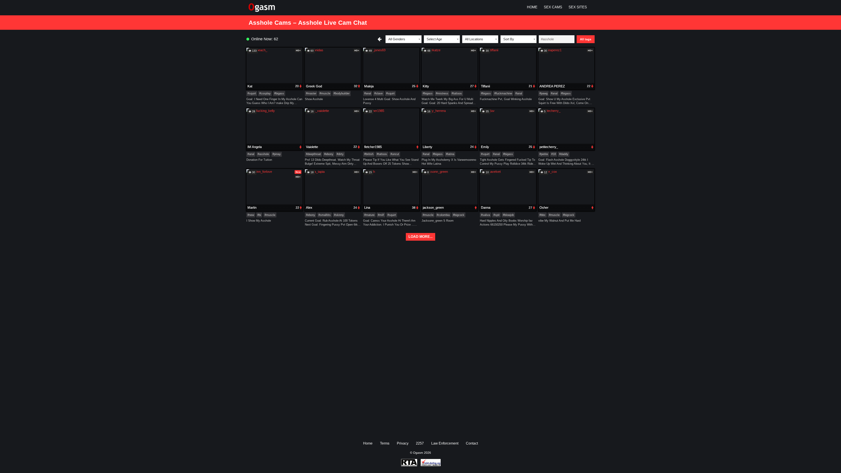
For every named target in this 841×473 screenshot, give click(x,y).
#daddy (563, 154)
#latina (450, 154)
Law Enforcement (444, 443)
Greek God (314, 86)
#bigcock (458, 215)
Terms (384, 443)
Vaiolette (312, 147)
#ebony (328, 154)
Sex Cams (553, 7)
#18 (553, 154)
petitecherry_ (548, 147)
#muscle (325, 93)
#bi (259, 215)
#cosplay (265, 93)
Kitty (426, 86)
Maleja (369, 86)
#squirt (251, 93)
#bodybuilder (342, 93)
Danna (485, 207)
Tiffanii (485, 86)
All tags (585, 39)
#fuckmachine (503, 93)
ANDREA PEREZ (552, 86)
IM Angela (254, 147)
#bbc (542, 215)
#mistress (442, 93)
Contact (472, 443)
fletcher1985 (373, 147)
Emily (485, 147)
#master (311, 93)
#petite (543, 154)
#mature (369, 215)
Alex (309, 207)
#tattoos (457, 93)
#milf (381, 215)
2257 (420, 443)
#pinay (276, 154)
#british (368, 154)
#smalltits (324, 215)
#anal (367, 93)
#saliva (485, 215)
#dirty (340, 154)
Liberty (427, 147)
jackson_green (433, 207)
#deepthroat (313, 154)
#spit (496, 215)
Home (532, 7)
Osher (543, 207)
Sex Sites (578, 7)
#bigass (279, 93)
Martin (251, 207)
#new (250, 215)
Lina (367, 207)
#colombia (443, 215)
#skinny (339, 215)
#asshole (263, 154)
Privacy (402, 443)
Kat (249, 86)
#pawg (543, 93)
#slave (378, 93)
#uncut (394, 154)
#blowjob (508, 215)
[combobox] (403, 39)
